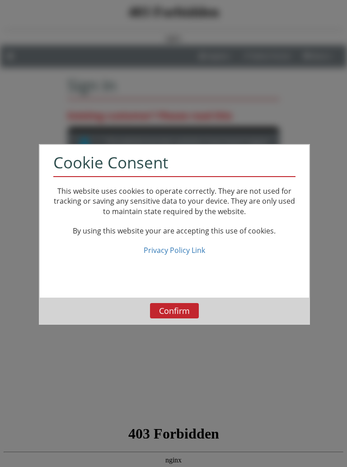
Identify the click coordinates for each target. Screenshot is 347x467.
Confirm (174, 310)
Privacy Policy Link (174, 250)
